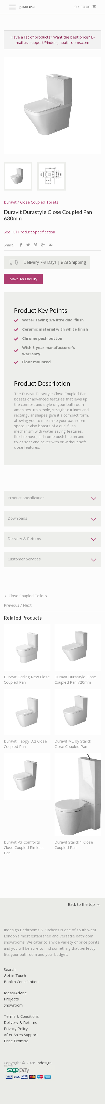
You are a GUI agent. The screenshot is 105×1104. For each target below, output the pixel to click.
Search (10, 969)
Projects (11, 998)
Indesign (43, 1062)
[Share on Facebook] (20, 244)
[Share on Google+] (43, 244)
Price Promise (16, 1040)
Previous (11, 605)
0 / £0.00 (82, 6)
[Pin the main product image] (35, 244)
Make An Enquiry (23, 279)
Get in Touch (15, 975)
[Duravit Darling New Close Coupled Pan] (27, 647)
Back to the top (82, 904)
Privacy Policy (16, 1028)
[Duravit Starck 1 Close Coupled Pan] (78, 794)
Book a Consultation (21, 981)
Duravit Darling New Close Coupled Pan (27, 679)
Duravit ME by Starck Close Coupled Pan (73, 743)
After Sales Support (21, 1034)
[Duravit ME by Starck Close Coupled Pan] (78, 712)
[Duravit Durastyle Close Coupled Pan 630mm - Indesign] (52, 105)
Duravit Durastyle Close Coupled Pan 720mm (75, 679)
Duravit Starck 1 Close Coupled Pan (74, 844)
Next (27, 605)
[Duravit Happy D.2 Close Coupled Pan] (27, 712)
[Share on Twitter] (28, 244)
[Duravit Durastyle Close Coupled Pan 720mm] (78, 647)
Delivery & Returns (20, 1022)
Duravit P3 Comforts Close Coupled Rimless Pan (24, 847)
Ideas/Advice (15, 992)
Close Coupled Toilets (39, 202)
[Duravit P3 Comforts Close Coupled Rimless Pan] (27, 794)
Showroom (13, 1005)
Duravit (10, 202)
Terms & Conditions (21, 1016)
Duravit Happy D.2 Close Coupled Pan (25, 743)
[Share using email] (50, 244)
